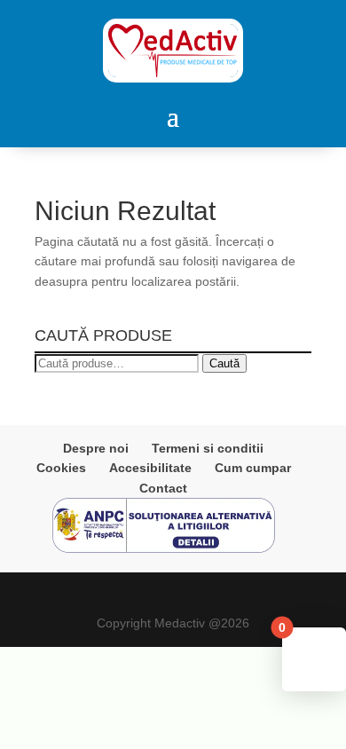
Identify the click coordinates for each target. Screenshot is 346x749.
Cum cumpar (253, 468)
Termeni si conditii (207, 448)
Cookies (61, 468)
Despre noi (96, 448)
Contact (163, 488)
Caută (224, 363)
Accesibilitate (150, 468)
